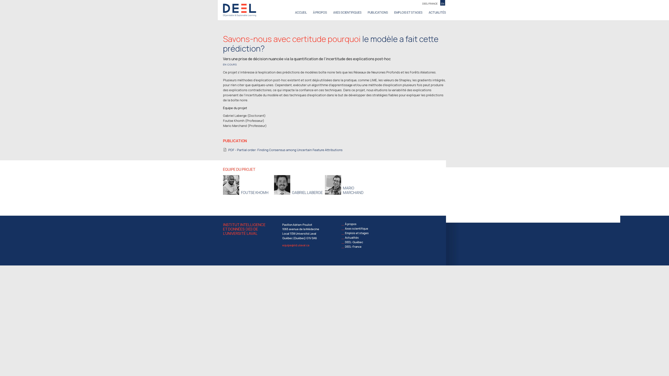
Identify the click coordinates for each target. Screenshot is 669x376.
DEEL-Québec (354, 242)
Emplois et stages (408, 12)
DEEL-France (353, 247)
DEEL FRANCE (430, 3)
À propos (320, 12)
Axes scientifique (356, 228)
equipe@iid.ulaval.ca (295, 245)
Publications (378, 12)
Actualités (437, 12)
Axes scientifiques (347, 12)
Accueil (301, 12)
